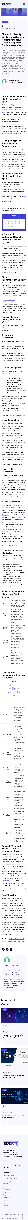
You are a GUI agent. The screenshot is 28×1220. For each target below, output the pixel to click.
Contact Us (6, 1205)
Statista (13, 285)
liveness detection (18, 835)
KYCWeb (5, 1183)
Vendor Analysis (7, 1181)
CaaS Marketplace (8, 1175)
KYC (5, 22)
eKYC (18, 883)
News (4, 1192)
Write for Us (6, 1203)
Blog (5, 1009)
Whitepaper (6, 1197)
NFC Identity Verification (16, 546)
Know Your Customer (8, 861)
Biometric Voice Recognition (17, 415)
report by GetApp (10, 300)
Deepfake (16, 715)
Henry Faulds (8, 152)
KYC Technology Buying (10, 1178)
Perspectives (6, 1200)
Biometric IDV (6, 880)
